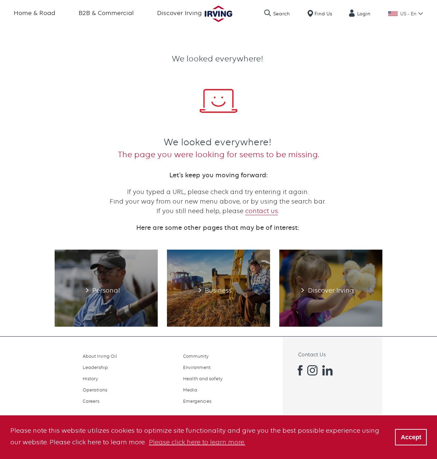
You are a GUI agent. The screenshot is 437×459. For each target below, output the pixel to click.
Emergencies (197, 401)
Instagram (312, 370)
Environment (197, 367)
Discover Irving (179, 12)
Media (190, 390)
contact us (261, 211)
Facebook (297, 370)
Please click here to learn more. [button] (197, 442)
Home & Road (34, 12)
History (90, 378)
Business (218, 288)
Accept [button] (411, 437)
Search (281, 13)
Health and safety (203, 378)
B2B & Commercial (106, 12)
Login (363, 13)
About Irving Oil (100, 356)
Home (218, 14)
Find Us (323, 13)
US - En (408, 13)
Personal (106, 288)
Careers (91, 401)
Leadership (95, 367)
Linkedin (327, 370)
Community (196, 356)
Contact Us (312, 355)
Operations (95, 390)
